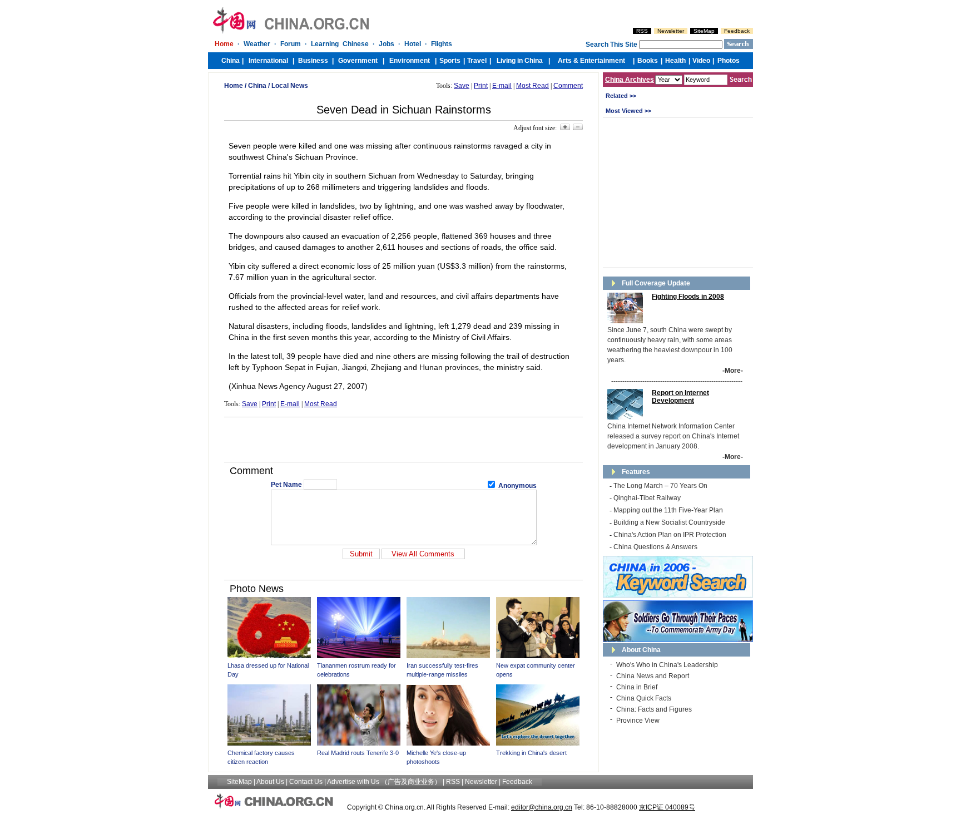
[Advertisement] (404, 439)
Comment (568, 86)
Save (461, 86)
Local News (289, 86)
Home (233, 86)
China (257, 86)
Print (481, 86)
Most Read (532, 86)
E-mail (502, 86)
